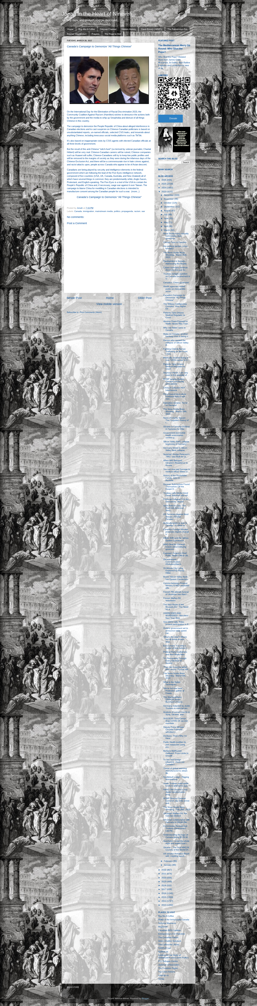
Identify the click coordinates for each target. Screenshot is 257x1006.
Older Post (145, 297)
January (168, 865)
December (169, 195)
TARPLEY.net (164, 948)
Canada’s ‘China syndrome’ (176, 282)
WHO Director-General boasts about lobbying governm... (174, 546)
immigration (88, 211)
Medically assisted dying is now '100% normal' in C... (176, 359)
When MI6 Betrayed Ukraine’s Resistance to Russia (175, 462)
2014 (164, 901)
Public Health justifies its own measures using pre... (174, 744)
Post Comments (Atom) (91, 312)
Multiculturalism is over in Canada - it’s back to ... (175, 524)
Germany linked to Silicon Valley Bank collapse (175, 449)
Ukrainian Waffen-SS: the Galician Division (175, 814)
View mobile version (109, 304)
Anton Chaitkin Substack (169, 941)
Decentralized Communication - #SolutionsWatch (172, 561)
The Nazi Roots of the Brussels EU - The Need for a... (175, 606)
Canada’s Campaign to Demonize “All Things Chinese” (109, 197)
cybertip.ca (163, 975)
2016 (164, 893)
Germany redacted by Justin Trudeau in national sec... (176, 707)
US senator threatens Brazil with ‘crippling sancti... (176, 855)
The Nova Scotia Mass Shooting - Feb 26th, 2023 (176, 808)
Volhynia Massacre (167, 923)
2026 (164, 180)
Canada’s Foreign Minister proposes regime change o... (176, 531)
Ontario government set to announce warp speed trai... (175, 630)
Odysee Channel (108, 29)
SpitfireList (163, 952)
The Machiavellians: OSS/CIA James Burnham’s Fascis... (173, 699)
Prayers (95, 34)
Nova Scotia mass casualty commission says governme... (176, 235)
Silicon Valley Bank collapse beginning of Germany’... (176, 443)
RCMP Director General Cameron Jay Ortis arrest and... (176, 800)
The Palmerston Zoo (177, 29)
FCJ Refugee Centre (168, 961)
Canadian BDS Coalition (169, 930)
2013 (164, 905)
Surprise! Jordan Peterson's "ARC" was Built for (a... (176, 455)
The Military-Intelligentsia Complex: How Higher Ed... (175, 306)
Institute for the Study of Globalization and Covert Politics (173, 956)
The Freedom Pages (168, 968)
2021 (164, 874)
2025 (164, 184)
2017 (164, 889)
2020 (164, 878)
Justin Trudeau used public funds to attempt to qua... (176, 784)
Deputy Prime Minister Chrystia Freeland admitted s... (173, 729)
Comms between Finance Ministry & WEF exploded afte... (176, 585)
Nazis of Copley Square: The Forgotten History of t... (176, 420)
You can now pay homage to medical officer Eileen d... (176, 470)
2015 (164, 897)
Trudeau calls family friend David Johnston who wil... (176, 494)
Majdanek (162, 927)
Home (70, 29)
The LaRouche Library (168, 944)
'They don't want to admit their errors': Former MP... (176, 668)
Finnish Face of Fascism (174, 242)
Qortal (161, 979)
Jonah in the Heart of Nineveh (97, 14)
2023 (164, 192)
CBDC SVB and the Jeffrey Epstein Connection (175, 539)
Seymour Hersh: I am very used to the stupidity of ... (176, 374)
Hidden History (129, 29)
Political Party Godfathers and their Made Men (175, 653)
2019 (164, 881)
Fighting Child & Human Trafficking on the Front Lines (175, 351)
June (166, 218)
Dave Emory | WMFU (151, 29)
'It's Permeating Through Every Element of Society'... (175, 660)
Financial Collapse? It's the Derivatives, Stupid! (176, 500)
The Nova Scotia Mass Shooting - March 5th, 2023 (174, 675)
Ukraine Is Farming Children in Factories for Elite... (176, 428)
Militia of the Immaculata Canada (173, 920)
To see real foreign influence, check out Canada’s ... (173, 762)
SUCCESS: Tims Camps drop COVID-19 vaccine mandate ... (175, 720)
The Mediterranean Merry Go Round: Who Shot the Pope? (174, 48)
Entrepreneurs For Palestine (171, 934)
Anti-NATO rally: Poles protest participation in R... (176, 623)
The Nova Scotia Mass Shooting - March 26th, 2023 (175, 254)
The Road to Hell (113, 34)
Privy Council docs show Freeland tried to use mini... (174, 396)
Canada (78, 211)
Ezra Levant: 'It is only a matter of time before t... (175, 647)
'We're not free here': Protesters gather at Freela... (173, 690)
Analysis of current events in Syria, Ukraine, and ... (176, 713)
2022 (164, 870)
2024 (164, 188)
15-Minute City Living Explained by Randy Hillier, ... (173, 570)
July (166, 214)
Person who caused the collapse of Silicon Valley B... (175, 342)
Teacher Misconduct (76, 34)
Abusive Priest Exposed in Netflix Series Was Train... (176, 322)
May (166, 222)
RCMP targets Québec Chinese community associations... (174, 381)
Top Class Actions (166, 972)
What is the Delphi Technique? (171, 683)
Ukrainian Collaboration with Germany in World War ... (176, 821)
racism (137, 211)
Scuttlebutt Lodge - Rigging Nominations (176, 778)
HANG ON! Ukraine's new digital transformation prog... (175, 792)
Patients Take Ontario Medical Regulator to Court (174, 315)
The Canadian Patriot (168, 937)
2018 (164, 885)
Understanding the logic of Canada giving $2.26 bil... (176, 836)
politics (117, 211)
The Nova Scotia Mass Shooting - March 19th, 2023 (175, 411)
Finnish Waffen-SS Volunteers (172, 599)
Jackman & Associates (168, 965)
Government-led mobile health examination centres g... (174, 435)
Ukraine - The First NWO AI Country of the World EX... (176, 848)
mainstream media (104, 211)
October (168, 203)
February (168, 861)
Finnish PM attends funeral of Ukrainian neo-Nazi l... (176, 593)
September (169, 207)
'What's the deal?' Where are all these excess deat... (175, 639)
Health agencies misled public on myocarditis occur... (174, 288)
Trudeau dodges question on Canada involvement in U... (176, 276)
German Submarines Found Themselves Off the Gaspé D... (176, 486)
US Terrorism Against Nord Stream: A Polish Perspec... (175, 516)
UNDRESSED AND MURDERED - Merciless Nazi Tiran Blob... (175, 615)
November (169, 199)
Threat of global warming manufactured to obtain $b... (175, 770)
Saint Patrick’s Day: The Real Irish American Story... (174, 508)
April (166, 226)
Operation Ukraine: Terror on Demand (175, 404)
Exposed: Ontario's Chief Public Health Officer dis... (176, 554)
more (134, 191)
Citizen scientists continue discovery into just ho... (175, 268)
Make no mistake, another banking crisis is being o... (176, 335)
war (143, 211)
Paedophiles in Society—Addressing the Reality (175, 262)
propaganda (127, 211)
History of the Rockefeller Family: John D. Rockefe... (175, 477)
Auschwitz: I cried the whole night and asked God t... (176, 842)
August (167, 211)
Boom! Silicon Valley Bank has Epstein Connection (175, 578)
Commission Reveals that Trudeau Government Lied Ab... (175, 828)
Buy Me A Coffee (87, 29)
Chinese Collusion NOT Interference (174, 389)
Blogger (145, 998)
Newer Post (74, 297)
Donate (173, 118)
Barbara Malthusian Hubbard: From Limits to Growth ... (175, 753)
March (167, 230)
